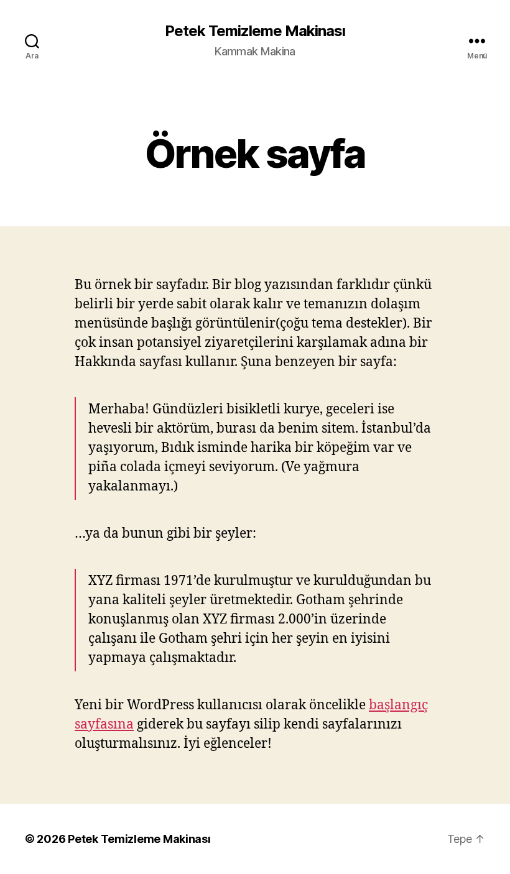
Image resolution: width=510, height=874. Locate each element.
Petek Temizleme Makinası (255, 31)
